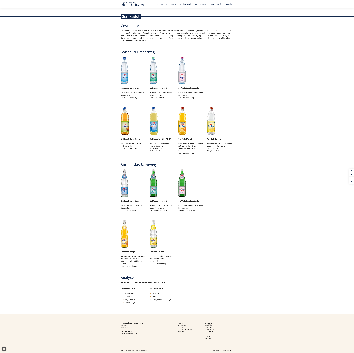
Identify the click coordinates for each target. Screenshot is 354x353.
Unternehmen (162, 4)
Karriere (220, 4)
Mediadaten (209, 338)
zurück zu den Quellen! (184, 329)
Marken (173, 4)
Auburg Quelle (181, 325)
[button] (4, 349)
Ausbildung (209, 331)
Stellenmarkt (209, 329)
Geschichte (209, 325)
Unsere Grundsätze (211, 327)
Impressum (216, 350)
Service (211, 4)
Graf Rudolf (180, 331)
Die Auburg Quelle (185, 4)
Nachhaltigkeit (200, 4)
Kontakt (229, 4)
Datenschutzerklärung (227, 350)
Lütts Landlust (182, 327)
